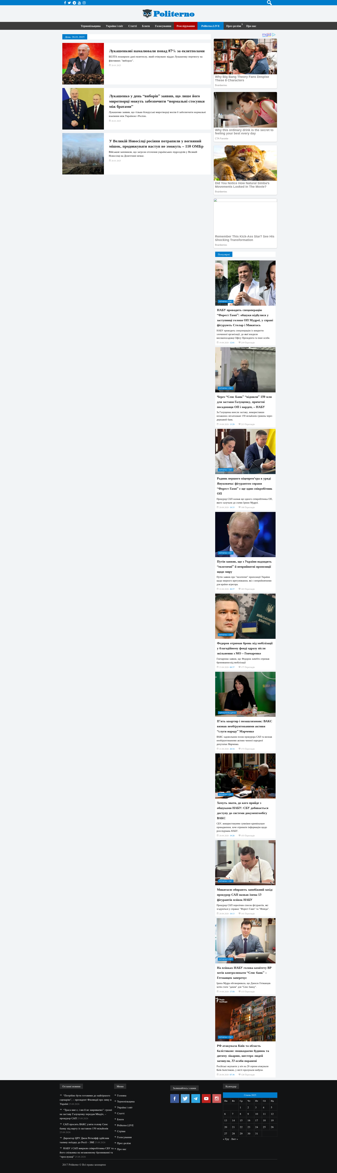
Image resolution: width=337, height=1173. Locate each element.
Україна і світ (114, 26)
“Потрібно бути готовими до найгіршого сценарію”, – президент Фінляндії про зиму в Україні (85, 1100)
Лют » (234, 1139)
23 (248, 1127)
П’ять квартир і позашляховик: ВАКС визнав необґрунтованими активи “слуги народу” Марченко (244, 726)
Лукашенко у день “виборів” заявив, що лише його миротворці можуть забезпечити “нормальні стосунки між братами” (157, 101)
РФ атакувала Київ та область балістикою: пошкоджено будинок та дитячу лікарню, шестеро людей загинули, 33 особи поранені (243, 1053)
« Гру (226, 1139)
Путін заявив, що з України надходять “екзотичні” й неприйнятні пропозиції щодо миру (244, 566)
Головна (121, 1095)
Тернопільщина (91, 26)
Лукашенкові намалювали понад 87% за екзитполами (157, 50)
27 (225, 1133)
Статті (132, 26)
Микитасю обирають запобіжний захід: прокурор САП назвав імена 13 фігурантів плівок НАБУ (245, 894)
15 (241, 1120)
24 (256, 1127)
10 (256, 1114)
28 (233, 1133)
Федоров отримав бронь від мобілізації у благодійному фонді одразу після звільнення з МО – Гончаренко (245, 648)
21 (233, 1127)
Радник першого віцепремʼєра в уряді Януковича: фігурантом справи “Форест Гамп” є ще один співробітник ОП (244, 486)
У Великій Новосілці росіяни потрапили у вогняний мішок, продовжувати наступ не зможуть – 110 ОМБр (156, 143)
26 (272, 1127)
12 (272, 1114)
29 (241, 1133)
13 (225, 1120)
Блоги (146, 26)
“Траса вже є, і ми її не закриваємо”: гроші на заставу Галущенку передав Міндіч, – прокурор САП (86, 1114)
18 (264, 1120)
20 (225, 1127)
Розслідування (186, 26)
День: (75, 37)
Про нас (251, 26)
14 (233, 1120)
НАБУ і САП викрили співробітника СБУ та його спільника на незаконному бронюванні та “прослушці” (87, 1152)
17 (256, 1120)
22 (241, 1127)
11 (264, 1114)
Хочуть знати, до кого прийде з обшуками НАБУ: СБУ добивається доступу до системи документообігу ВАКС (242, 810)
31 (256, 1133)
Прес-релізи (233, 26)
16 (248, 1120)
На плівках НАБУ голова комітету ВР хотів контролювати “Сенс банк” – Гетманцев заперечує (244, 972)
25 (264, 1127)
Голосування (163, 26)
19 (272, 1120)
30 (248, 1133)
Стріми (121, 1131)
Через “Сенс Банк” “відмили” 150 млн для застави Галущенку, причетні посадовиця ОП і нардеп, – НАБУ (244, 401)
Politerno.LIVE (210, 26)
